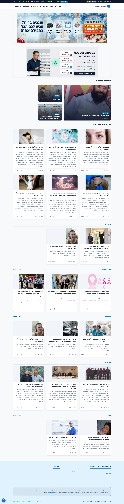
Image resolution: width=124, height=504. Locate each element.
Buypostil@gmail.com (51, 492)
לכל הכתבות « (17, 224)
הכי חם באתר (17, 6)
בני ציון (108, 362)
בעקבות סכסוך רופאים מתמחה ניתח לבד (62, 438)
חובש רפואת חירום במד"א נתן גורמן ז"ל (95, 116)
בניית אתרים (38, 501)
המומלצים (26, 6)
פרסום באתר (16, 501)
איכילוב (108, 224)
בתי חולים (58, 6)
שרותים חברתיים (36, 6)
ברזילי (108, 415)
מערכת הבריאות (48, 6)
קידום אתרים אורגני (27, 501)
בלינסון (108, 317)
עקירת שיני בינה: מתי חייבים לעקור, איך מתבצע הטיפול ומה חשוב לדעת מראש (50, 118)
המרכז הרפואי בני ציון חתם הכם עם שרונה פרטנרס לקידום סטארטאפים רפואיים (64, 386)
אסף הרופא (106, 269)
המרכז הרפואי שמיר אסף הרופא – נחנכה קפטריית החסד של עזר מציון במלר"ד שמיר (29, 294)
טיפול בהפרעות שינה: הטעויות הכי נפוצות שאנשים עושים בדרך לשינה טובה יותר (62, 195)
